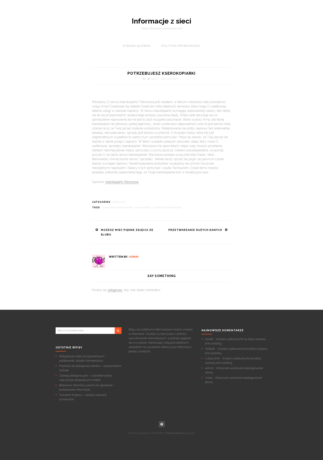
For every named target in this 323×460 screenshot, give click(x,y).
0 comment (171, 78)
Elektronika (119, 201)
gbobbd (189, 433)
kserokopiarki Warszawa (121, 182)
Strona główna (137, 45)
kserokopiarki (143, 207)
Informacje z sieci (161, 21)
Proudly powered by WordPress (145, 433)
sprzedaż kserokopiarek (167, 207)
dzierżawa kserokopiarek (118, 207)
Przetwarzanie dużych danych (195, 230)
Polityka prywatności (180, 45)
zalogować (115, 290)
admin (155, 78)
